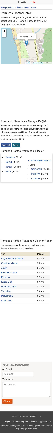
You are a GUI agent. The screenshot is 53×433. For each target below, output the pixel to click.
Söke (8, 172)
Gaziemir (35, 179)
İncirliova (35, 174)
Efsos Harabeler (9, 272)
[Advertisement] (26, 91)
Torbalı (9, 167)
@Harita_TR (45, 422)
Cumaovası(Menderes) (39, 160)
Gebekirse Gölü (8, 286)
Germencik (36, 169)
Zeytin (4, 268)
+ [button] (4, 31)
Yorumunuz (7, 379)
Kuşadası (10, 157)
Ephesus (5, 277)
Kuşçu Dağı (7, 282)
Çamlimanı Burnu (9, 263)
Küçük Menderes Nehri (12, 258)
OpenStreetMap (38, 63)
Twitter (16, 145)
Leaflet (28, 63)
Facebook (5, 145)
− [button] (4, 35)
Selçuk (9, 162)
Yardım (34, 422)
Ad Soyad (7, 369)
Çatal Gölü (6, 300)
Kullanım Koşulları (20, 422)
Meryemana (7, 296)
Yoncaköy (6, 291)
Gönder (7, 401)
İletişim (7, 422)
